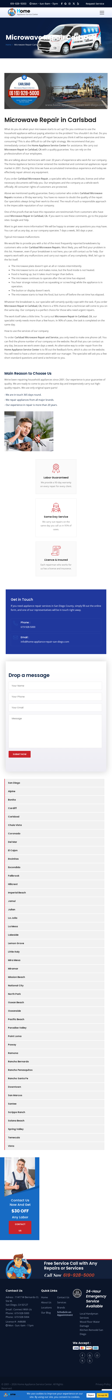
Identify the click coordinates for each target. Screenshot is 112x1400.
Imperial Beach (17, 892)
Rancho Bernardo (18, 1061)
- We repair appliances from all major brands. (29, 399)
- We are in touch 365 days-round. (22, 394)
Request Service (94, 3)
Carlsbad (13, 816)
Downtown (14, 1087)
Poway (12, 1044)
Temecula (14, 1137)
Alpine (11, 791)
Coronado (14, 833)
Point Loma (14, 1036)
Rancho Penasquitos (20, 1070)
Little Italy (14, 951)
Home (44, 1297)
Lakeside (13, 935)
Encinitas (13, 859)
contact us (20, 1227)
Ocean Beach (16, 1002)
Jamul (11, 901)
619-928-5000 (18, 3)
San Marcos (15, 1095)
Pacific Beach (16, 1019)
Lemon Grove (16, 943)
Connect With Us (22, 1309)
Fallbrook (13, 875)
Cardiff (12, 808)
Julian (11, 909)
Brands (61, 1307)
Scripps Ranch (16, 1112)
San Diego (14, 783)
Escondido (14, 867)
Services (61, 1302)
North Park (14, 994)
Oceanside (14, 1011)
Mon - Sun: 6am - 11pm (45, 3)
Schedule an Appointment (65, 1313)
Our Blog (46, 1312)
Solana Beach (16, 1120)
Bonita (12, 799)
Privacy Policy (103, 1384)
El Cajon (13, 850)
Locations (46, 1307)
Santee (12, 1103)
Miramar (13, 968)
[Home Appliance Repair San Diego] (28, 12)
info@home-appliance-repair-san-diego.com (45, 641)
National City (16, 985)
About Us (46, 1302)
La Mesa (13, 926)
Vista (11, 1146)
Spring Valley (16, 1129)
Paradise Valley (17, 1027)
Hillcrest (13, 884)
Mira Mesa (14, 960)
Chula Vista (15, 825)
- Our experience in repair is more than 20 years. (30, 405)
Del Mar (12, 842)
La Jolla (12, 918)
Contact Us (63, 1297)
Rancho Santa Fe (18, 1078)
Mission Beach (16, 977)
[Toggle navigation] (102, 12)
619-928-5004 (22, 1317)
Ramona (13, 1053)
